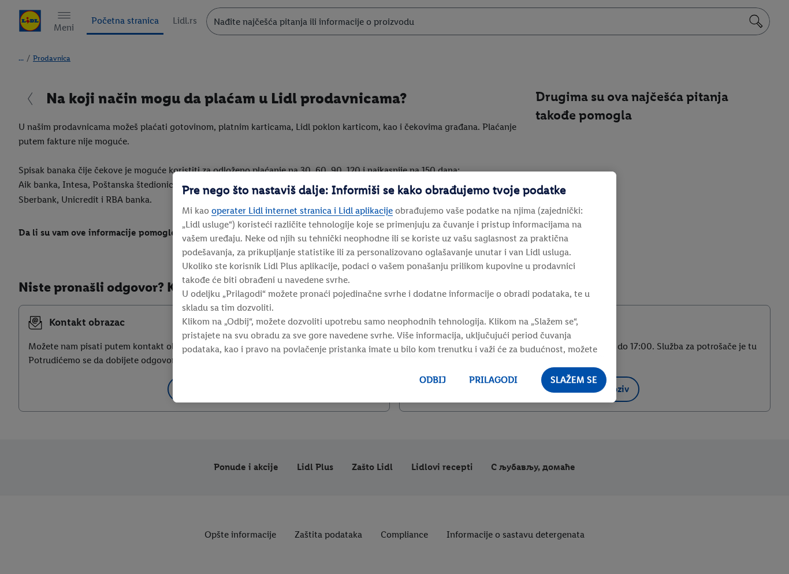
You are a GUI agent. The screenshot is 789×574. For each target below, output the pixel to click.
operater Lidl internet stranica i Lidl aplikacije (302, 210)
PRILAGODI (493, 379)
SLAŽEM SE (573, 379)
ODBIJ (432, 379)
